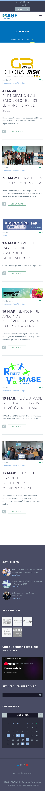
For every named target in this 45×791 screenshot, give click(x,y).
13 (8, 736)
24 (27, 740)
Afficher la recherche (40, 695)
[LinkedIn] (17, 2)
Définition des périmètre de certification (23, 594)
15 (18, 736)
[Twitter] (20, 2)
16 (23, 736)
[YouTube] (27, 2)
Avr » (40, 715)
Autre (4, 235)
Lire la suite (17, 131)
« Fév (4, 715)
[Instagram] (24, 2)
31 (27, 744)
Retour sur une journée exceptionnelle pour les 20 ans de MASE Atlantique (27, 571)
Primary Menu (40, 16)
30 (23, 744)
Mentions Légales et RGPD (22, 773)
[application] (22, 668)
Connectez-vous (22, 9)
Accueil (23, 5)
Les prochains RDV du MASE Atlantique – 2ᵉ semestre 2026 (27, 582)
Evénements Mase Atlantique (14, 83)
